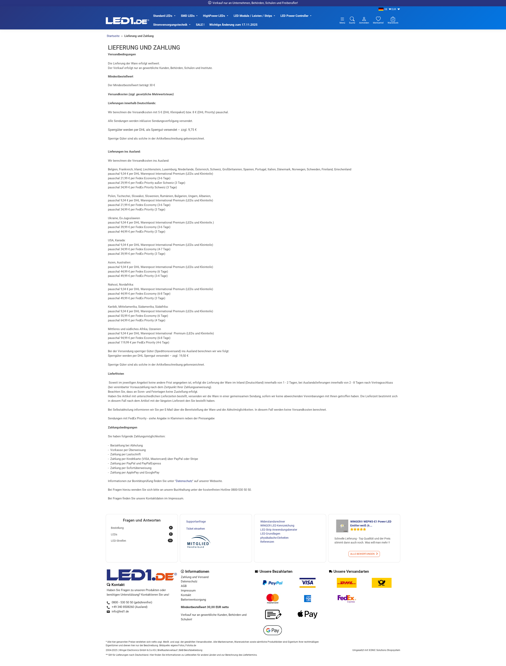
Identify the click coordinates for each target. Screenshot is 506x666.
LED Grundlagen (270, 533)
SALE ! (200, 24)
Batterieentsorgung (193, 599)
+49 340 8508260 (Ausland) (129, 607)
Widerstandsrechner (272, 521)
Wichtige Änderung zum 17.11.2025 (233, 24)
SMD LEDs (188, 16)
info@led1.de (120, 611)
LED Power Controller (294, 16)
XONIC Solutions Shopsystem (384, 650)
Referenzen (267, 541)
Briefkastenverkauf (167, 650)
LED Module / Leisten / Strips (253, 16)
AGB (184, 586)
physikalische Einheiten (274, 537)
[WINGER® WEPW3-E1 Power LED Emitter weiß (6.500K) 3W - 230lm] (341, 526)
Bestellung (141, 527)
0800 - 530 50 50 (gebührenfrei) (132, 602)
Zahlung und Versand (195, 577)
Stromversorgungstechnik (170, 24)
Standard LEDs (162, 16)
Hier (152, 655)
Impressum (188, 590)
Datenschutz (184, 481)
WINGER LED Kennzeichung (277, 525)
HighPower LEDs (214, 16)
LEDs (141, 534)
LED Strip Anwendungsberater (278, 529)
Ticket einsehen (195, 528)
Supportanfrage (196, 521)
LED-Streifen (141, 540)
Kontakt (186, 595)
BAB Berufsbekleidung (190, 650)
